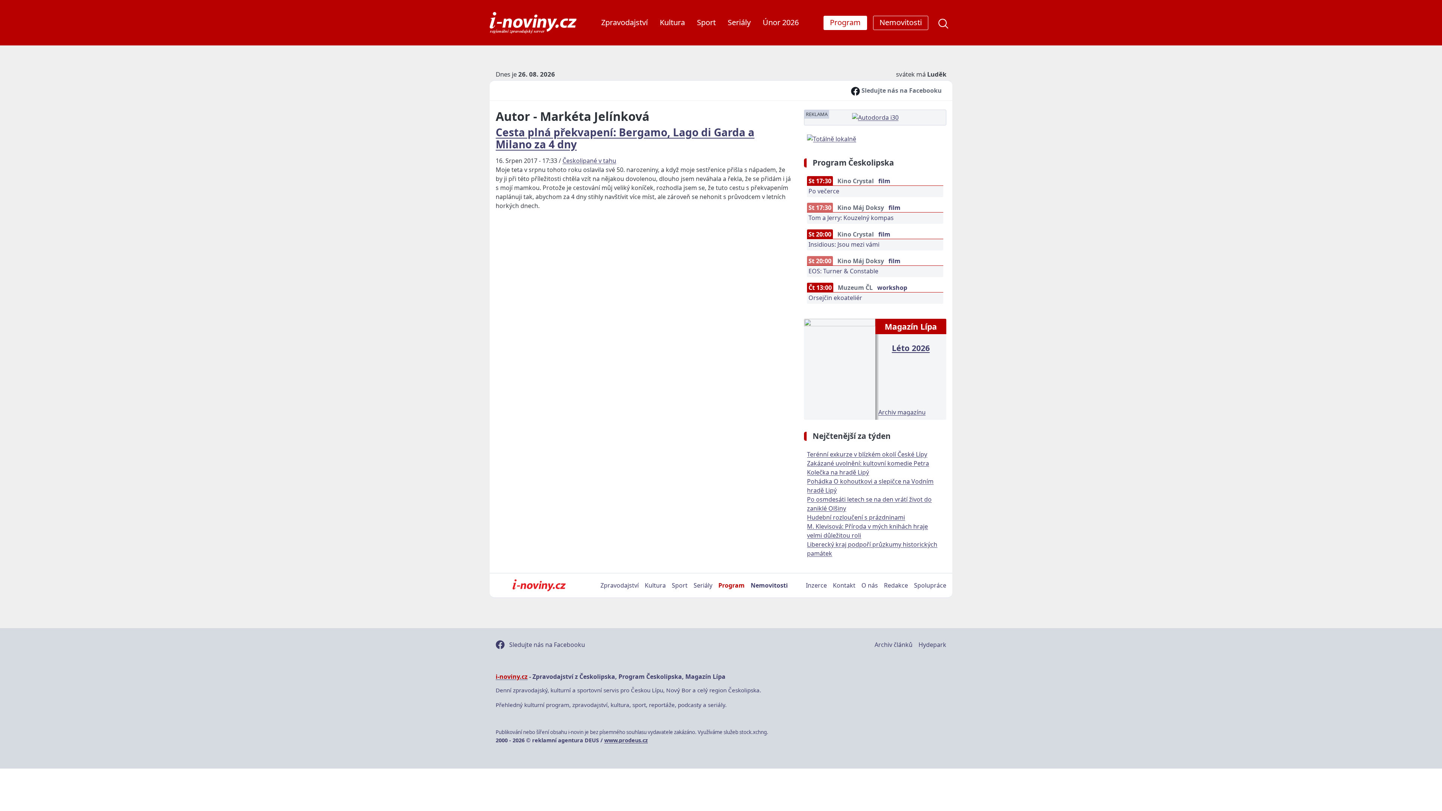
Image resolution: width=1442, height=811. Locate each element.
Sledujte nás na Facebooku (901, 90)
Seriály (739, 22)
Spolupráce (930, 585)
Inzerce (816, 585)
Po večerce (823, 191)
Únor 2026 (781, 22)
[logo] (533, 22)
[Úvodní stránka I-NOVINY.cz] (539, 585)
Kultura (672, 22)
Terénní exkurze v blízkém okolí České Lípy (867, 454)
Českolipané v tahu (589, 161)
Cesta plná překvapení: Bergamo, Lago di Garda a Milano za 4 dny (625, 138)
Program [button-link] (845, 22)
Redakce (896, 585)
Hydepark (932, 645)
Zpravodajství (624, 22)
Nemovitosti (769, 585)
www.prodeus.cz (626, 740)
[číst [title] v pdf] (839, 368)
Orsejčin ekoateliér (835, 298)
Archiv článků (894, 645)
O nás (869, 585)
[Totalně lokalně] (831, 138)
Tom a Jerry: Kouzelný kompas (851, 218)
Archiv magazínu (902, 412)
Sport (706, 22)
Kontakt (844, 585)
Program (731, 585)
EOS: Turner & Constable (843, 271)
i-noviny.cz (512, 676)
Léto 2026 (911, 347)
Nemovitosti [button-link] (900, 22)
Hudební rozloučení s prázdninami (856, 517)
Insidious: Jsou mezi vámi (843, 244)
